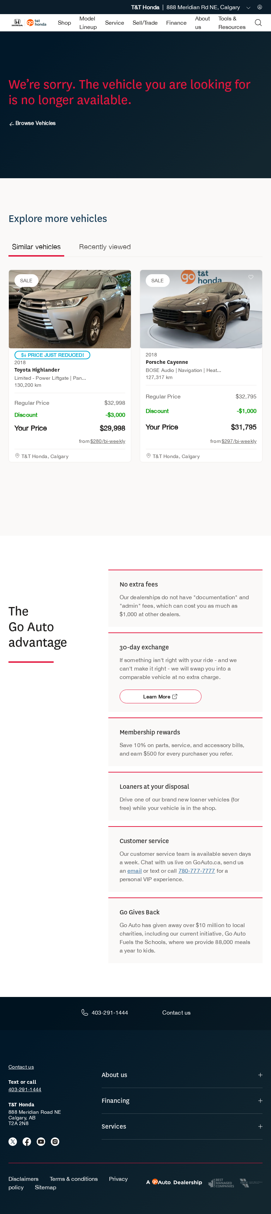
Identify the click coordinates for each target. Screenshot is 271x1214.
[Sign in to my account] (260, 7)
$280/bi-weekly (107, 441)
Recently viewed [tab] (105, 246)
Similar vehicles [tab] (36, 246)
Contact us (21, 1067)
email (134, 870)
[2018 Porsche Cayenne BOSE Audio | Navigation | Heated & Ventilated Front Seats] (201, 309)
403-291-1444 (24, 1089)
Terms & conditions (74, 1179)
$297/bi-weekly (239, 441)
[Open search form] (258, 22)
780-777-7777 (197, 870)
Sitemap (45, 1187)
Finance (176, 22)
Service (114, 22)
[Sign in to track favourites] (121, 278)
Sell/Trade (145, 22)
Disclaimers (23, 1179)
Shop (64, 22)
